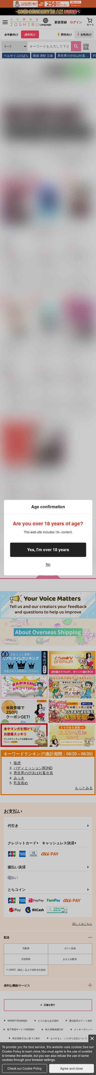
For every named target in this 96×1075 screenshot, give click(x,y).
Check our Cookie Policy (24, 1068)
